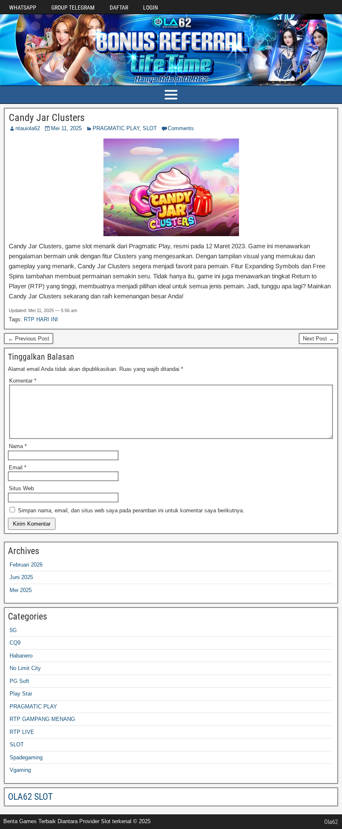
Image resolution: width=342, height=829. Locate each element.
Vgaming (20, 770)
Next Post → (318, 338)
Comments (181, 128)
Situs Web (21, 488)
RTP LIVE (22, 732)
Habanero (21, 656)
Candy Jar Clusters (47, 117)
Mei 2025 (21, 590)
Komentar (22, 381)
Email (17, 467)
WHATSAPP (22, 7)
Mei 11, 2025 (66, 128)
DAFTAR (119, 7)
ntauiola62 (27, 128)
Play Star (21, 693)
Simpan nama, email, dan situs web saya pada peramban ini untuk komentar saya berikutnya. (131, 510)
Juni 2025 (21, 577)
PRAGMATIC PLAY (116, 128)
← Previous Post (28, 338)
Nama (18, 446)
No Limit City (25, 668)
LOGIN (150, 7)
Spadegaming (26, 757)
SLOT (150, 128)
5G (13, 630)
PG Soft (19, 681)
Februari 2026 (26, 565)
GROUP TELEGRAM (73, 7)
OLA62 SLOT (30, 796)
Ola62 (331, 822)
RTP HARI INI (41, 319)
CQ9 (15, 643)
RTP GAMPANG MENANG (42, 719)
